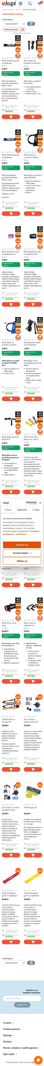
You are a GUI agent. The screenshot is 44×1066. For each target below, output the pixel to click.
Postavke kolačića (20, 553)
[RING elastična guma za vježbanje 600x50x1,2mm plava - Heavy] (11, 139)
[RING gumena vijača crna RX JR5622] (33, 327)
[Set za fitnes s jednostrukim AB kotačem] (33, 704)
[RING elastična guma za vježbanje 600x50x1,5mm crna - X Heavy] (11, 45)
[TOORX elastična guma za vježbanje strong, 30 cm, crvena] (11, 878)
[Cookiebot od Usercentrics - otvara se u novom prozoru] (27, 503)
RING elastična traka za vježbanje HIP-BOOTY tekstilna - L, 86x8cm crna (32, 252)
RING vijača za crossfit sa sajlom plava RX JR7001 (9, 343)
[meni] (20, 3)
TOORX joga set (30, 807)
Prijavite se (22, 1005)
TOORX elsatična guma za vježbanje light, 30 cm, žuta (31, 894)
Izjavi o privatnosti (20, 531)
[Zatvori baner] (40, 503)
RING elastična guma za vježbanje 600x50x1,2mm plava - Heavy (10, 156)
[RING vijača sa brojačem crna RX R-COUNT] (33, 45)
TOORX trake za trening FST (8, 720)
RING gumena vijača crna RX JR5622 (32, 343)
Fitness (18, 9)
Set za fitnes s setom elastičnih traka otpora (10, 808)
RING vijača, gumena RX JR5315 (10, 438)
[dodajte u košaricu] (11, 117)
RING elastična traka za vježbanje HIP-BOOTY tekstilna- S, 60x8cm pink (10, 252)
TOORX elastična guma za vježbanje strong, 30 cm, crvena (11, 894)
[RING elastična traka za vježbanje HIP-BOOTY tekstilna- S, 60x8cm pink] (11, 236)
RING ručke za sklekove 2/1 (30, 624)
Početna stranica (7, 9)
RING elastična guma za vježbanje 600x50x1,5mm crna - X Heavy (10, 61)
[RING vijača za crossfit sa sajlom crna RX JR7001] (33, 139)
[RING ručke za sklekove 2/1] (33, 607)
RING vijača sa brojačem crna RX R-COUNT (32, 61)
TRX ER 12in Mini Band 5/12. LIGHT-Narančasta (31, 438)
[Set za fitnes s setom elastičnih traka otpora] (11, 792)
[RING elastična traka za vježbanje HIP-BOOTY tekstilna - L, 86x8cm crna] (33, 236)
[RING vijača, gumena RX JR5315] (11, 421)
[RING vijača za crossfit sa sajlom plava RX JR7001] (11, 327)
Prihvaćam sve (22, 545)
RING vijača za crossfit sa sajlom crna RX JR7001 (31, 156)
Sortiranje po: (7, 19)
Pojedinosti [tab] (22, 510)
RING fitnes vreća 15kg (9, 624)
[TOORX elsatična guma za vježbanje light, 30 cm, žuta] (33, 878)
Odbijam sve (22, 561)
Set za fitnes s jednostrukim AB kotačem (31, 720)
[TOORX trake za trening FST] (11, 704)
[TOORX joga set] (33, 792)
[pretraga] (30, 3)
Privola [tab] (8, 510)
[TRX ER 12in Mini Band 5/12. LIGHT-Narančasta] (33, 421)
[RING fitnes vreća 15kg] (11, 607)
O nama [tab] (36, 510)
